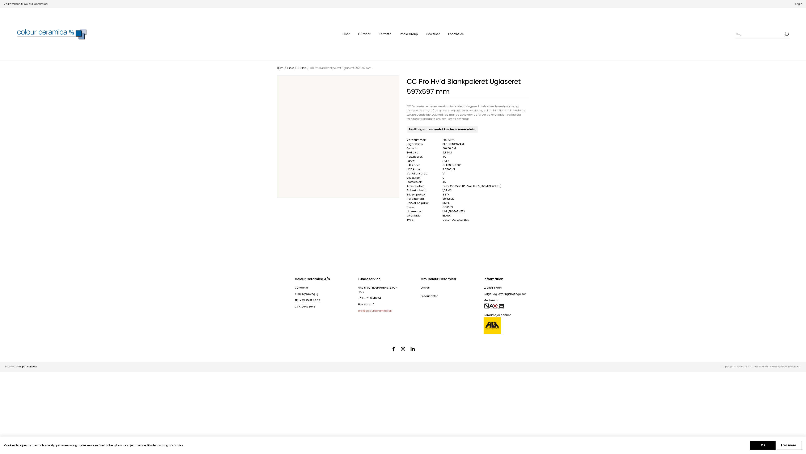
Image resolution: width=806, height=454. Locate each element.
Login (798, 4)
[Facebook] (393, 349)
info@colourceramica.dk (375, 311)
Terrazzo (385, 34)
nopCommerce (28, 366)
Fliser (346, 34)
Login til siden (493, 288)
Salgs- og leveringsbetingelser (505, 294)
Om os (425, 288)
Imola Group (409, 34)
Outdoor (364, 34)
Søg (787, 34)
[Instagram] (403, 349)
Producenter (429, 296)
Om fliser (433, 34)
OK (763, 445)
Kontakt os (456, 34)
